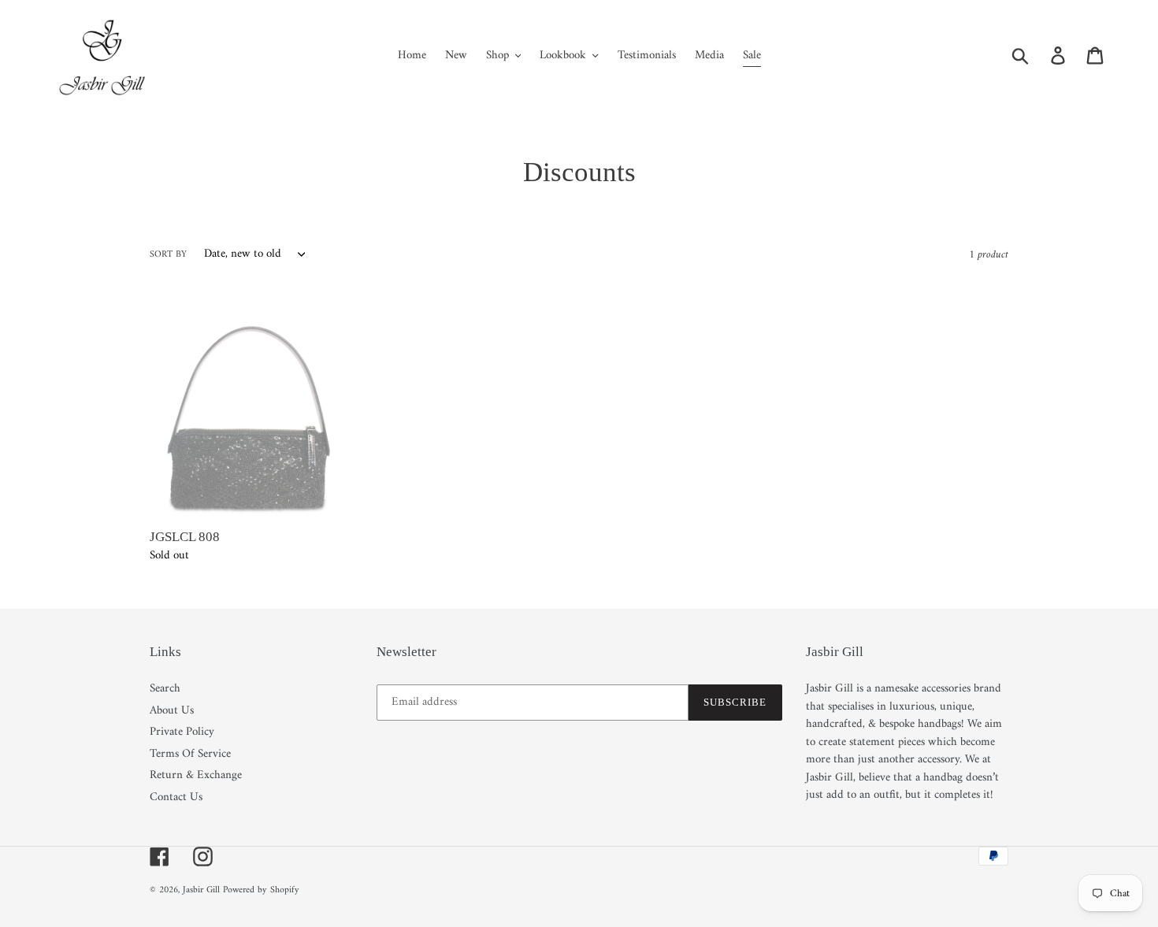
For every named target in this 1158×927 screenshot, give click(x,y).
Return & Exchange (196, 775)
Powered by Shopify (261, 890)
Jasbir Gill (201, 890)
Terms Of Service (190, 754)
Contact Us (176, 797)
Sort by (168, 255)
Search (165, 688)
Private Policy (182, 732)
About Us (172, 710)
